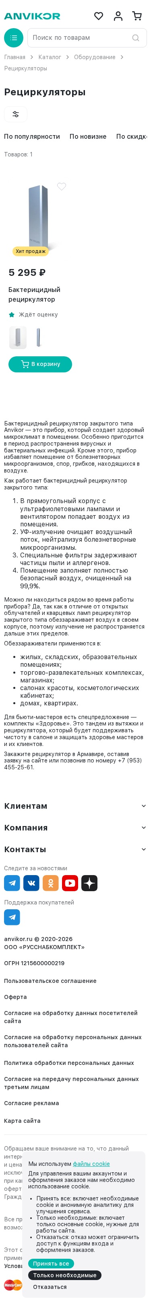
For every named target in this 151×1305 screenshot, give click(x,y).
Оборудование (95, 57)
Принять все (51, 1263)
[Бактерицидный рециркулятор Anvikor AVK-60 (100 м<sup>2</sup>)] (18, 337)
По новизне (88, 136)
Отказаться (50, 1287)
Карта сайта (22, 1121)
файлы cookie (91, 1164)
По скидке (133, 136)
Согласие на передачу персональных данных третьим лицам (71, 1083)
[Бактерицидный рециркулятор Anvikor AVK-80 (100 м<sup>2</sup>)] (38, 337)
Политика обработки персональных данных (69, 1063)
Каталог (49, 57)
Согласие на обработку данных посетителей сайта (71, 1017)
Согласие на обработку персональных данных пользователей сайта (73, 1041)
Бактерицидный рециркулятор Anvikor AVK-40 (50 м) (38, 295)
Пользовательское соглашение (50, 981)
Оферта (15, 997)
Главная (14, 57)
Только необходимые (65, 1275)
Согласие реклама (31, 1103)
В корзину (45, 364)
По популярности (32, 136)
